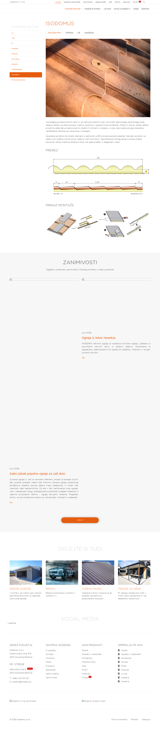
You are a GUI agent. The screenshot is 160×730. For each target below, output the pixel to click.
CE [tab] (79, 33)
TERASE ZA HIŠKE (129, 588)
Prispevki (50, 666)
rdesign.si (146, 719)
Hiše (110, 2)
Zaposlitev (51, 670)
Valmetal (15, 64)
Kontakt (145, 9)
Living (123, 674)
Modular (126, 2)
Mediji (49, 662)
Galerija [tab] (89, 33)
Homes (124, 662)
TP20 (13, 38)
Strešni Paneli (17, 69)
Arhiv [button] (80, 520)
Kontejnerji (88, 2)
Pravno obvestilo (119, 719)
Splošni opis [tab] (54, 33)
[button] (49, 78)
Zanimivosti (51, 677)
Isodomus (15, 74)
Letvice (107, 9)
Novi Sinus (15, 59)
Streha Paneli (92, 588)
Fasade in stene (92, 9)
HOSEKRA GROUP (14, 2)
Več (11, 502)
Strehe (58, 2)
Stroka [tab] (69, 33)
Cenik (136, 9)
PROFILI (51, 588)
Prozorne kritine (18, 80)
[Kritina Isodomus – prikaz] (98, 225)
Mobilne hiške (101, 2)
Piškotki (134, 719)
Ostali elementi (121, 9)
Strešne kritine (72, 9)
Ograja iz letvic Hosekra (98, 337)
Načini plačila (52, 674)
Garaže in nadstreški (72, 2)
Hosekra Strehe (22, 9)
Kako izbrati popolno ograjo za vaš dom (37, 473)
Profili (117, 2)
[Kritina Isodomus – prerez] (98, 177)
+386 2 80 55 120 (20, 678)
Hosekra (15, 48)
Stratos (15, 54)
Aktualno (50, 658)
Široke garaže (20, 588)
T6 (12, 33)
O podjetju (51, 650)
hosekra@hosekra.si (21, 682)
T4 (12, 43)
